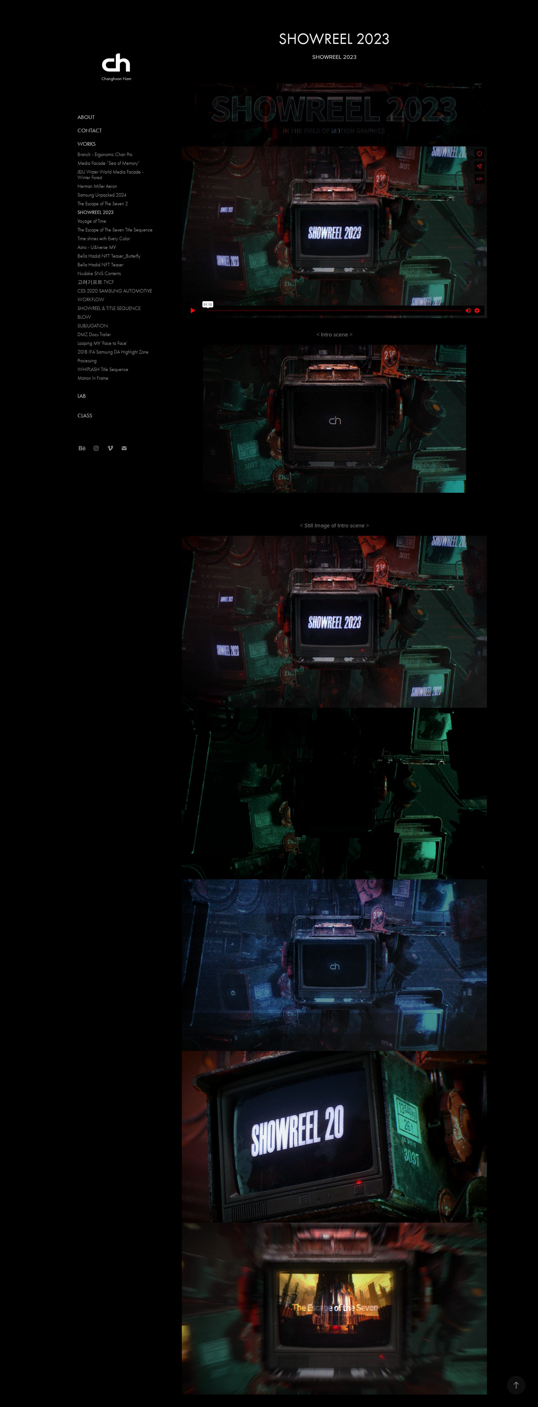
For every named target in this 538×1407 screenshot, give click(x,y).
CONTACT (90, 130)
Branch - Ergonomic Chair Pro (105, 154)
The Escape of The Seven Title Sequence (115, 230)
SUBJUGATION (93, 326)
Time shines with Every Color (104, 238)
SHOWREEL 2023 (96, 212)
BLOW (84, 317)
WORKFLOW (91, 299)
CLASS (85, 415)
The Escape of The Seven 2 (103, 204)
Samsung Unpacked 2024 (102, 195)
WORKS (87, 143)
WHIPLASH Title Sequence (103, 369)
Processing (87, 361)
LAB (82, 395)
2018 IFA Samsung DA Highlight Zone (113, 352)
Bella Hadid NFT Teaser (100, 265)
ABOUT (86, 117)
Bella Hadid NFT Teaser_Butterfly (109, 256)
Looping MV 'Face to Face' (102, 343)
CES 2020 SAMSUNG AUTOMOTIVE (115, 291)
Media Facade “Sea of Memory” (109, 163)
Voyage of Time (92, 221)
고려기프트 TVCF (96, 282)
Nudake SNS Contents (99, 273)
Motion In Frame (93, 378)
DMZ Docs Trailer (94, 334)
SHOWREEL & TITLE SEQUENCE (109, 308)
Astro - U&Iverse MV (97, 247)
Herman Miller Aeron (97, 186)
